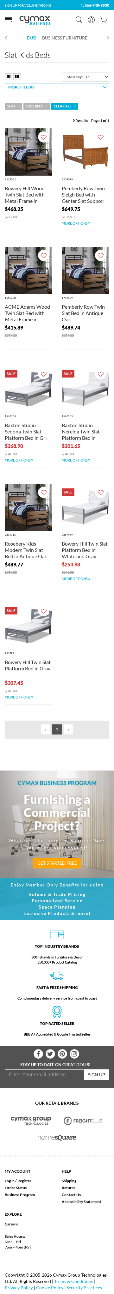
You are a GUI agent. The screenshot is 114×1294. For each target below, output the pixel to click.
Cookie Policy (49, 1287)
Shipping (69, 1180)
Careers (11, 1224)
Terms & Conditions (73, 1281)
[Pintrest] (62, 1054)
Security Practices (84, 1287)
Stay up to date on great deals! (55, 1064)
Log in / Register (18, 1180)
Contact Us (71, 1194)
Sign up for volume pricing (28, 5)
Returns (68, 1187)
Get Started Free (57, 863)
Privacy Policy (19, 1287)
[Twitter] (50, 1054)
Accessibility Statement (81, 1201)
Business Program (20, 1194)
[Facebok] (38, 1054)
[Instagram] (74, 1054)
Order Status (16, 1187)
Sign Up (96, 1074)
